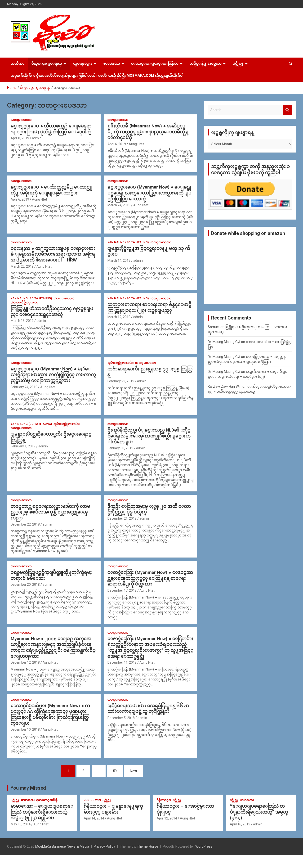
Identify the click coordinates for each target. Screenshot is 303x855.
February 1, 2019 (23, 446)
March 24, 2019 (118, 205)
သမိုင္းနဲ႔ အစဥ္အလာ (206, 63)
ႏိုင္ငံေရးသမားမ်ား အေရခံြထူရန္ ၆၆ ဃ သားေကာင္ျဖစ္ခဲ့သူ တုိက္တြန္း (148, 708)
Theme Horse (147, 846)
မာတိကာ (17, 63)
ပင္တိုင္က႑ (238, 63)
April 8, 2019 (20, 138)
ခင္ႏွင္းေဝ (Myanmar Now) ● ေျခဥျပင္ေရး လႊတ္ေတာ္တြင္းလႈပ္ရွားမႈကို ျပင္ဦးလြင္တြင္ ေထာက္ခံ (149, 192)
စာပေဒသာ (111, 63)
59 (115, 771)
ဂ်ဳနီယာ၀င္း (164, 800)
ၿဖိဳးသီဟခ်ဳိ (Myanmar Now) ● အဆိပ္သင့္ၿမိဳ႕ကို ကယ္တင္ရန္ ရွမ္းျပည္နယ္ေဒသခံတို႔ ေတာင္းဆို (147, 131)
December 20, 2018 (25, 584)
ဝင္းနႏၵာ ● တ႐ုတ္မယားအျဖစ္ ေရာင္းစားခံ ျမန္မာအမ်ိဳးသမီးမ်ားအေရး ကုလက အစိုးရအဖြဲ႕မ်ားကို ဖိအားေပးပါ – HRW (53, 254)
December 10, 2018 (25, 729)
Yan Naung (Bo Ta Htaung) (128, 242)
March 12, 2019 (118, 317)
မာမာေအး (28, 800)
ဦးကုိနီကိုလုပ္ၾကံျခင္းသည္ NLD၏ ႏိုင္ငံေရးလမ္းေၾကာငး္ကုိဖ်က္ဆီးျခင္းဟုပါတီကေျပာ (149, 435)
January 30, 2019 (120, 448)
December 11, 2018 (122, 662)
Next (133, 771)
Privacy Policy (104, 846)
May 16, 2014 (21, 824)
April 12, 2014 (167, 818)
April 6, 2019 (116, 144)
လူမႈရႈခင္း (82, 63)
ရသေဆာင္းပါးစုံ (47, 800)
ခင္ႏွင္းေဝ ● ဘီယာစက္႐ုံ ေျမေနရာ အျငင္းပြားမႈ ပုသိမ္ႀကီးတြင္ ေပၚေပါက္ (51, 129)
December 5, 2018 (121, 718)
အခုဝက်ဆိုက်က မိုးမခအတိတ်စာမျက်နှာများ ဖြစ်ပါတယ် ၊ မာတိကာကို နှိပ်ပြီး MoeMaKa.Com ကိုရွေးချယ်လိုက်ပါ (97, 75)
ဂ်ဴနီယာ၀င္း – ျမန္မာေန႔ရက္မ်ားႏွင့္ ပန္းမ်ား (113, 809)
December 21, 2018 (122, 518)
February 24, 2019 (24, 387)
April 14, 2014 (94, 818)
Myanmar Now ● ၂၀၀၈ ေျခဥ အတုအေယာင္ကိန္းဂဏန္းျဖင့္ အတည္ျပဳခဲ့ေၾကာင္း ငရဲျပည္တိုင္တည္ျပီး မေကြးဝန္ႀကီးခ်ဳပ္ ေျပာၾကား (53, 647)
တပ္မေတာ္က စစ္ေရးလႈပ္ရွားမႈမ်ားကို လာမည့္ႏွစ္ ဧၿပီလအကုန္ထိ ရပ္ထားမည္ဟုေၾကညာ (50, 512)
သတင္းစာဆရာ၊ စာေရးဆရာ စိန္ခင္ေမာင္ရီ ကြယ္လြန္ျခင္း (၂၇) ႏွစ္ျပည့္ (149, 307)
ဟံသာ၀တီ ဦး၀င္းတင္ (24, 302)
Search (287, 110)
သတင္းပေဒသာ (21, 120)
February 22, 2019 (120, 381)
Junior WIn (92, 800)
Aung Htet (136, 144)
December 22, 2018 (25, 524)
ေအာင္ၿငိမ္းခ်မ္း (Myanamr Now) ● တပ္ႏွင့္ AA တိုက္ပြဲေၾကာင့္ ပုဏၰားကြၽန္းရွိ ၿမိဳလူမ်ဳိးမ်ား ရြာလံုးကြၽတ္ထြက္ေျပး (50, 714)
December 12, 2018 (25, 662)
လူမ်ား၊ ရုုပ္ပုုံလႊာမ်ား (120, 362)
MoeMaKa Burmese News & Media (62, 846)
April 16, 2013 (240, 824)
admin (36, 138)
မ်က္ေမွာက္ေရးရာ (46, 63)
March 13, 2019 (22, 321)
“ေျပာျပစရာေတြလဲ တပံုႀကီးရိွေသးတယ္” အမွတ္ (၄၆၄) (259, 811)
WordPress (204, 846)
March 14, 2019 (118, 260)
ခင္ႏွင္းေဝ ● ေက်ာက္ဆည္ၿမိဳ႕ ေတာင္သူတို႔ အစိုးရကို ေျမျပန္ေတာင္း (51, 190)
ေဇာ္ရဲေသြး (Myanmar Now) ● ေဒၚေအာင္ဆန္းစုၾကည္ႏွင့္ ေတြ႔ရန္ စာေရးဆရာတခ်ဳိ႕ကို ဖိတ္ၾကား (150, 578)
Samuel (213, 327)
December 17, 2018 (122, 590)
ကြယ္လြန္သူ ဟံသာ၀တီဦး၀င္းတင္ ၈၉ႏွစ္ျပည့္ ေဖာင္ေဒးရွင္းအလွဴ (52, 311)
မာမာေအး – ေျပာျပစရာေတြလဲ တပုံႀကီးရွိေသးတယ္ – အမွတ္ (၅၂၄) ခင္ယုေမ (42, 811)
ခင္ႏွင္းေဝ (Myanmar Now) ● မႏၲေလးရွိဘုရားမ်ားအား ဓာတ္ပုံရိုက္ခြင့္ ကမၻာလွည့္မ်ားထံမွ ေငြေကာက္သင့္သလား (53, 374)
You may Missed (28, 788)
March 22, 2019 (22, 266)
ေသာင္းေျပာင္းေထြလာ (154, 63)
